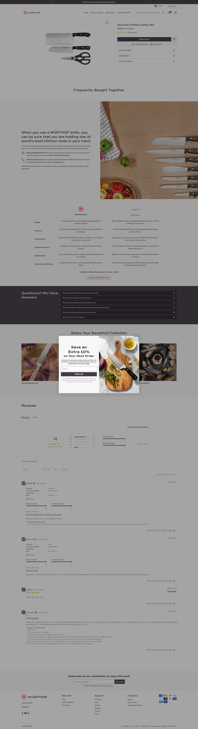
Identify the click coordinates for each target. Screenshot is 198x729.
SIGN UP (79, 374)
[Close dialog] (136, 338)
